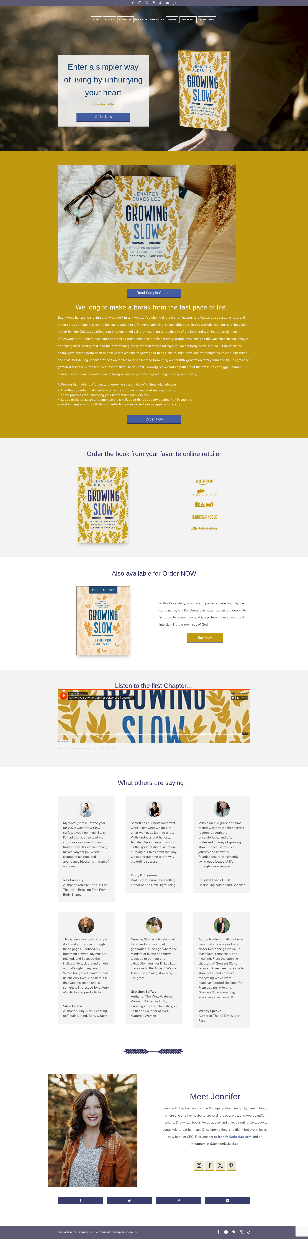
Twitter (147, 3)
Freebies (125, 19)
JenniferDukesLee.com (234, 1137)
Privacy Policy (128, 1232)
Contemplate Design (107, 1232)
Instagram (140, 3)
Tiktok (161, 3)
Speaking (188, 19)
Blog (96, 19)
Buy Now (205, 637)
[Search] (174, 4)
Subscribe (168, 3)
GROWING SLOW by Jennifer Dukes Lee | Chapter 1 (94, 749)
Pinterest (154, 3)
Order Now (103, 117)
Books (109, 19)
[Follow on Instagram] (199, 1165)
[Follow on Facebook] (209, 1165)
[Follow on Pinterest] (231, 1165)
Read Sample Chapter (154, 293)
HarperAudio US (64, 749)
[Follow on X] (220, 1165)
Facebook (133, 3)
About (172, 19)
